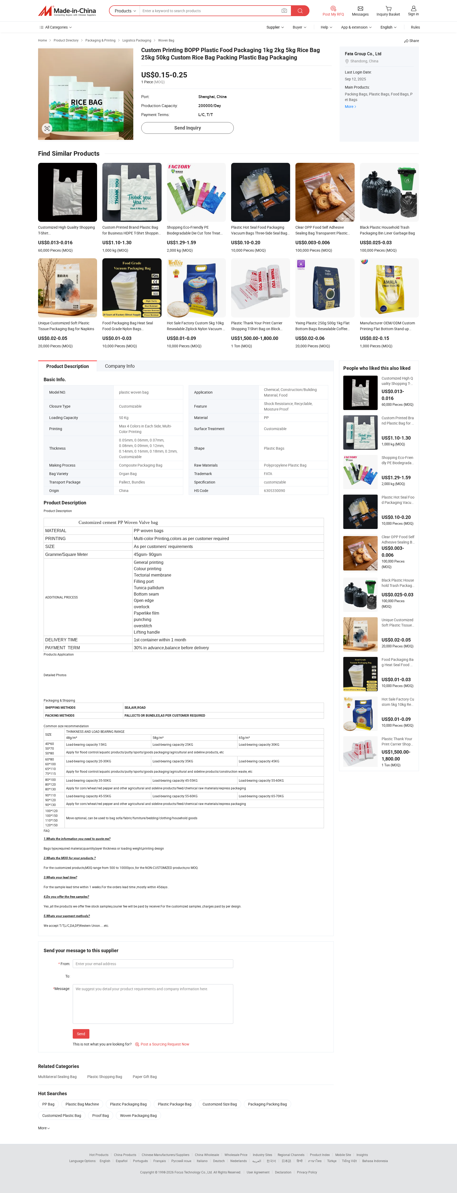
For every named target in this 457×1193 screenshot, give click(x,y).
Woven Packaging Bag (138, 1115)
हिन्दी (300, 1161)
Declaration (283, 1172)
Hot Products (98, 1155)
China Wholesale (207, 1155)
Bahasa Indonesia (375, 1161)
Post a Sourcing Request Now (162, 1044)
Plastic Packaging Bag (128, 1104)
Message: (61, 988)
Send (81, 1033)
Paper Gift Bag (145, 1076)
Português (140, 1161)
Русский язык (181, 1161)
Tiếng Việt (349, 1161)
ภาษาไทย (315, 1161)
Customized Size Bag (220, 1104)
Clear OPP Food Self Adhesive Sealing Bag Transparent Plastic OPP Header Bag (398, 539)
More (349, 106)
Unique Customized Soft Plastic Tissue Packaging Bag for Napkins (397, 622)
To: (67, 976)
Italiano (202, 1161)
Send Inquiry (187, 128)
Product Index (320, 1155)
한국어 (271, 1161)
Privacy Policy (307, 1172)
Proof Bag (100, 1115)
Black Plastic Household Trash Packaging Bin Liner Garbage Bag (398, 583)
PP (266, 417)
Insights (362, 1155)
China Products (125, 1155)
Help (324, 27)
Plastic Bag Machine (82, 1104)
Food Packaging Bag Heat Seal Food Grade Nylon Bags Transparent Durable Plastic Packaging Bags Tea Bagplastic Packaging (398, 662)
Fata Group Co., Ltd (363, 54)
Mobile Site (343, 1155)
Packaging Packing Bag (267, 1104)
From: (64, 963)
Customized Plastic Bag (61, 1115)
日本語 (286, 1161)
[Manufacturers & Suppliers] (67, 10)
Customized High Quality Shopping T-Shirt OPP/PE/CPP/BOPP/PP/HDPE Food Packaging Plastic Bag (398, 381)
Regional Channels (291, 1155)
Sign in (413, 13)
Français (159, 1161)
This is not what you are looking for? (102, 1044)
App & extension (354, 27)
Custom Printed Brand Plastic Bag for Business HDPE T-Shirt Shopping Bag (398, 420)
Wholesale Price (236, 1155)
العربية (256, 1161)
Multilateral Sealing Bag (57, 1076)
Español (121, 1161)
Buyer (297, 27)
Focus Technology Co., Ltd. (194, 1172)
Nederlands (238, 1161)
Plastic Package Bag (174, 1104)
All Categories (56, 27)
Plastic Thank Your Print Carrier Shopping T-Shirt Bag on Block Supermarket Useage (398, 741)
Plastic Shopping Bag (104, 1076)
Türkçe (331, 1161)
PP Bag (48, 1104)
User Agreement (258, 1172)
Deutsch (219, 1161)
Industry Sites (262, 1155)
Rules (415, 27)
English (105, 1161)
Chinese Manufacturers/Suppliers (165, 1155)
